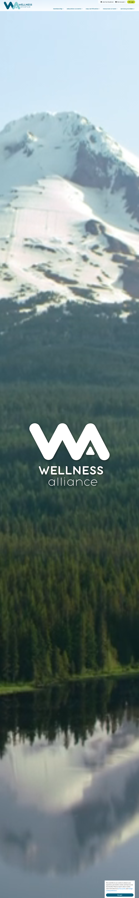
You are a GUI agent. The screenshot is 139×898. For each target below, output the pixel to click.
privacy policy (122, 888)
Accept (119, 895)
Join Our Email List (108, 2)
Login (132, 2)
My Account (121, 2)
